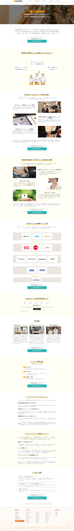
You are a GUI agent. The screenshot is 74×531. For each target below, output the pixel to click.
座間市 (42, 302)
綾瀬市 (47, 302)
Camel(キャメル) (50, 29)
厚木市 (31, 302)
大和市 (36, 302)
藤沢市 (25, 302)
